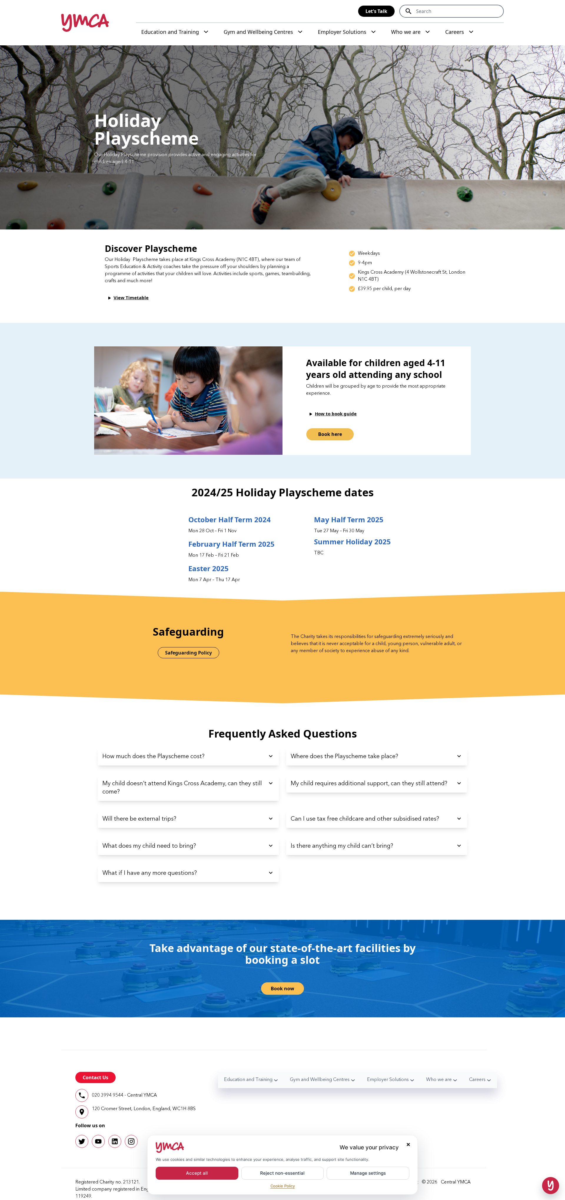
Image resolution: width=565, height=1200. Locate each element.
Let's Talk (376, 11)
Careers (454, 31)
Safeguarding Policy (188, 652)
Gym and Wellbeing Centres (258, 31)
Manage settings (368, 1173)
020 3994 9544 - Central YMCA (124, 1095)
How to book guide (336, 413)
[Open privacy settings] (550, 1185)
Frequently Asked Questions (282, 733)
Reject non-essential (282, 1173)
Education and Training (170, 31)
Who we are (406, 31)
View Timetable (131, 297)
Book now (282, 988)
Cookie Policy (282, 1186)
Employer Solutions (342, 31)
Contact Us (95, 1077)
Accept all (197, 1173)
